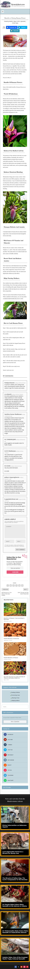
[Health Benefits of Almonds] (15, 630)
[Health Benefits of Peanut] (15, 649)
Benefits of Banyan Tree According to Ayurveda (14, 618)
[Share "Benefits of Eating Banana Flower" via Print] (22, 585)
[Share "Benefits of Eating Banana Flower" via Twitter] (10, 585)
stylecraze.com (10, 370)
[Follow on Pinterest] (27, 967)
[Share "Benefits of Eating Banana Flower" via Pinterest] (16, 585)
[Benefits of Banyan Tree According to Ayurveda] (15, 609)
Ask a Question (15, 721)
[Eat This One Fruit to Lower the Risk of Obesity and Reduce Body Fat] (15, 668)
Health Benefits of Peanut (11, 657)
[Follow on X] (18, 967)
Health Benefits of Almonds (11, 638)
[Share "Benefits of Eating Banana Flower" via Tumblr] (13, 585)
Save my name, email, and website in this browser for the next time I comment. (14, 545)
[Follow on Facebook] (15, 967)
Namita (11, 21)
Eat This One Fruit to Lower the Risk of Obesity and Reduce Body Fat (14, 677)
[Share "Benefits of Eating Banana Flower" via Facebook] (7, 585)
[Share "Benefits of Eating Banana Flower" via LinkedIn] (19, 585)
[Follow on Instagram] (24, 967)
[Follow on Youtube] (21, 967)
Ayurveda (23, 21)
